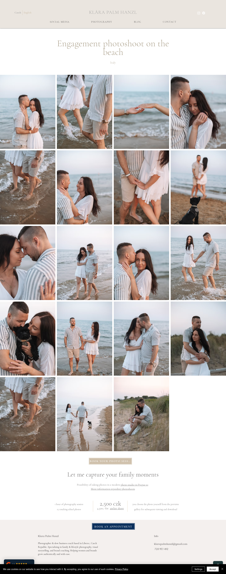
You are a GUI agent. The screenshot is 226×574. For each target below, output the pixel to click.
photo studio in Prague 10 (134, 484)
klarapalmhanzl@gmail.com (170, 544)
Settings (198, 569)
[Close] (222, 569)
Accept (212, 569)
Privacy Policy (121, 569)
